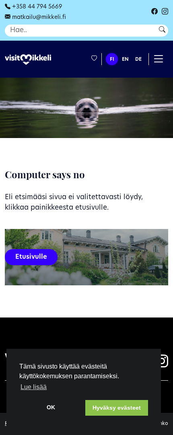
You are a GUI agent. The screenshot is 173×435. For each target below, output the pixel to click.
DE (138, 59)
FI (112, 59)
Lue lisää (34, 386)
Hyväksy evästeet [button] (117, 407)
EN (125, 59)
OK (51, 407)
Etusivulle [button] (31, 257)
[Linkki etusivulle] (28, 59)
